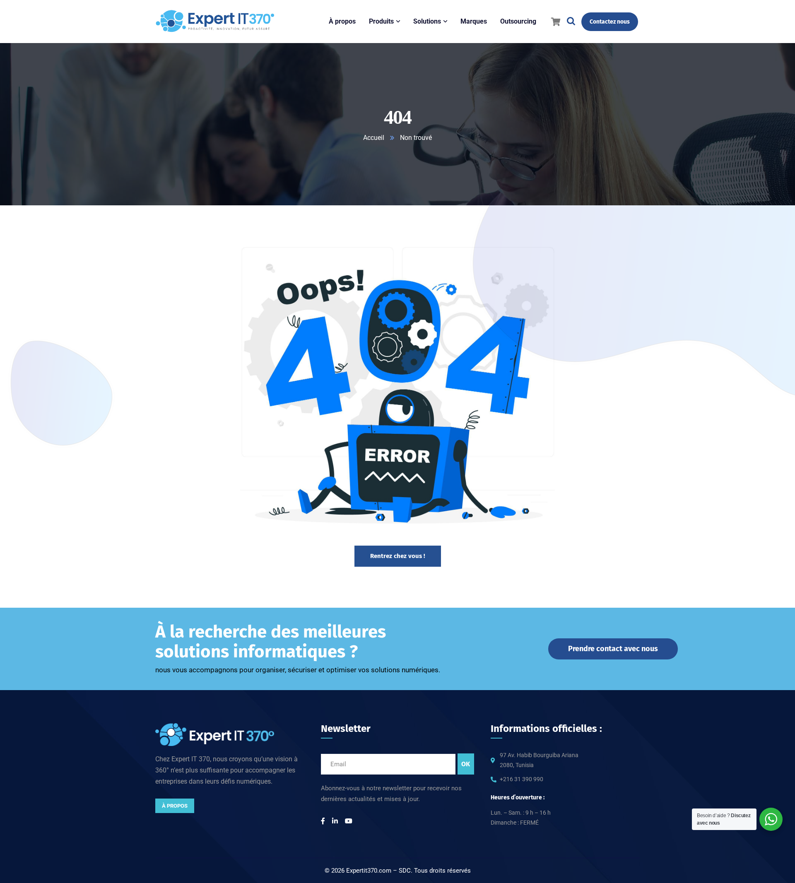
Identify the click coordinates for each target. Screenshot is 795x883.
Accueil (373, 138)
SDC (405, 870)
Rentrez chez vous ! (397, 556)
